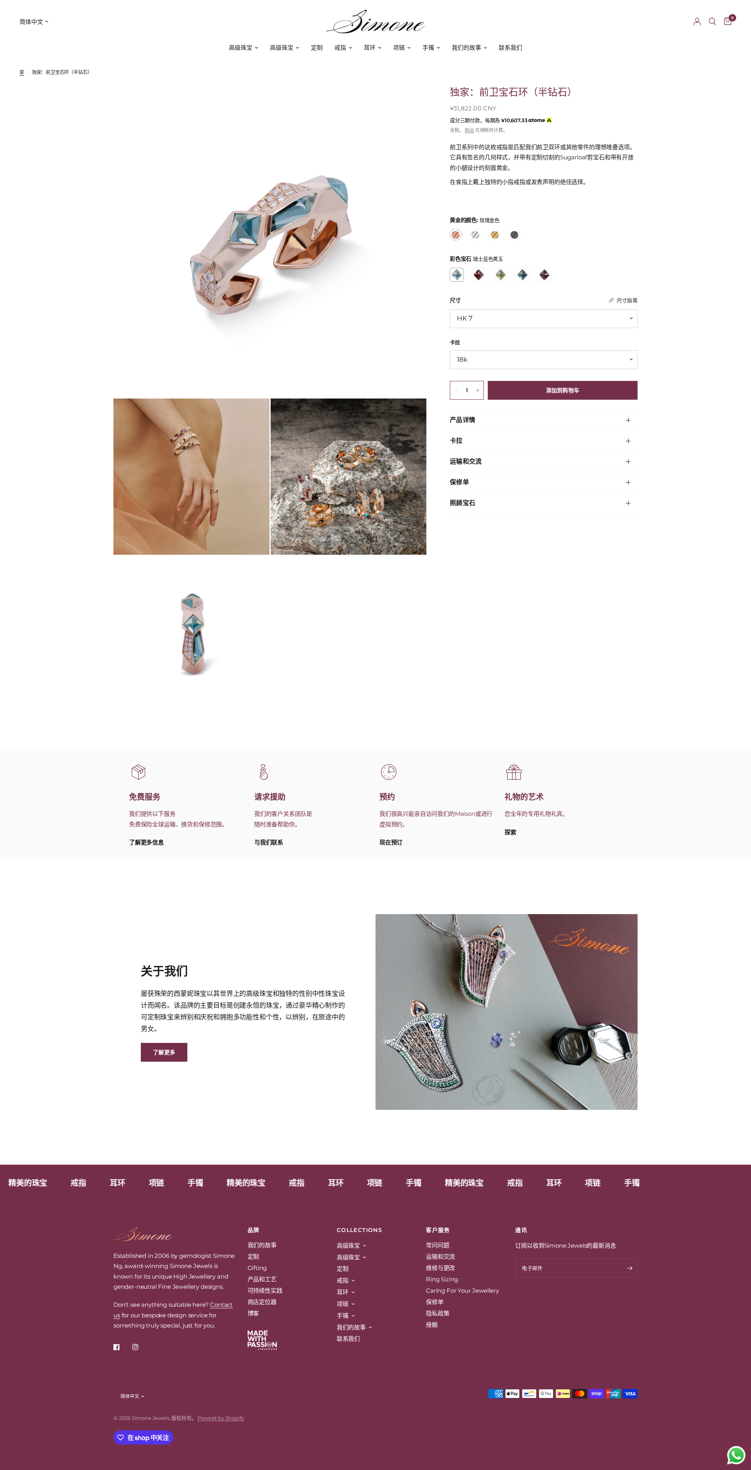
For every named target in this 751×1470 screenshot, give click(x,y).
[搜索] (712, 21)
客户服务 (438, 1230)
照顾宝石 (462, 503)
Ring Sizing (442, 1279)
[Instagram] (140, 1347)
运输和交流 (466, 461)
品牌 (254, 1230)
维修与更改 (440, 1268)
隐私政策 (437, 1313)
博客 (253, 1313)
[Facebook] (122, 1347)
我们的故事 (466, 47)
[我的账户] (697, 21)
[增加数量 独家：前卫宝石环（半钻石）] (477, 390)
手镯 (428, 47)
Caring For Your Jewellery (462, 1290)
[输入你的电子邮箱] (630, 1268)
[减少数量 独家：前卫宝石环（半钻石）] (456, 390)
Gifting (257, 1268)
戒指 (340, 47)
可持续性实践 (265, 1290)
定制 (317, 47)
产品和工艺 (262, 1279)
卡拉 (456, 440)
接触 (432, 1324)
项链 (399, 47)
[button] (164, 1052)
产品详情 (462, 420)
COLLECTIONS (359, 1230)
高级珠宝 (240, 47)
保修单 (459, 482)
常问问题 (437, 1245)
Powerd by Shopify (221, 1418)
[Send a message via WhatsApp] (736, 1455)
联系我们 (510, 47)
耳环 (370, 47)
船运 (469, 130)
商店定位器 (262, 1302)
